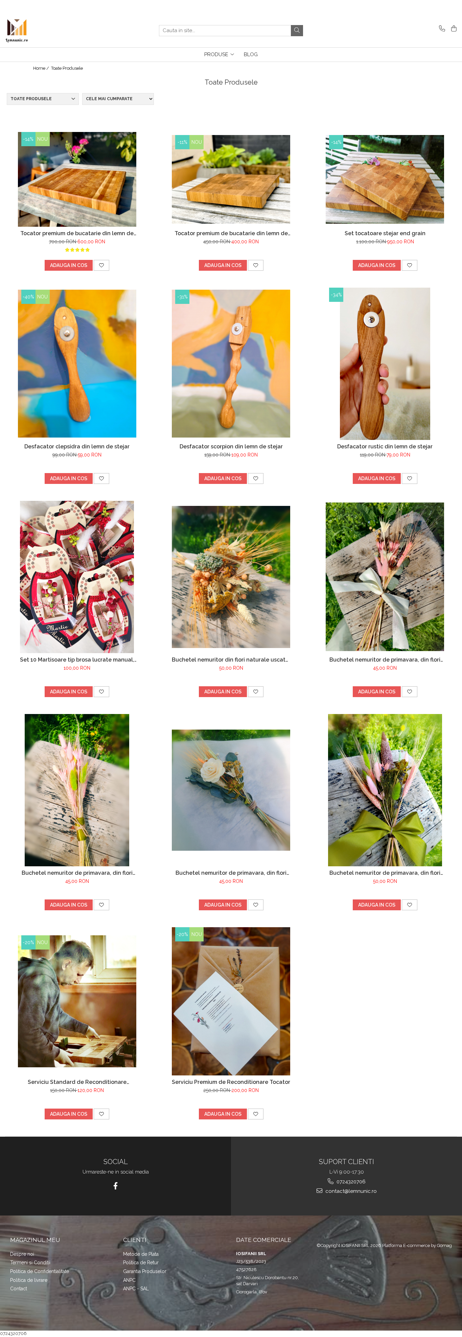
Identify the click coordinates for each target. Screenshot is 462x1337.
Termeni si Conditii (30, 1262)
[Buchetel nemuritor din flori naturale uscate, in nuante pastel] (231, 577)
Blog (251, 54)
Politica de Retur (141, 1262)
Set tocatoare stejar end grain (385, 233)
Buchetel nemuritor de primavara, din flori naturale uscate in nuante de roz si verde (77, 873)
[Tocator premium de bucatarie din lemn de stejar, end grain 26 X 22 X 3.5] (231, 179)
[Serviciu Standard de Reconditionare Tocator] (77, 1001)
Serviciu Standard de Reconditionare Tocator (77, 1082)
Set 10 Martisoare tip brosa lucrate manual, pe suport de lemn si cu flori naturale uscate (77, 659)
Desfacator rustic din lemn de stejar (385, 446)
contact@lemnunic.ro (350, 1191)
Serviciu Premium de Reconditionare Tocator (231, 1082)
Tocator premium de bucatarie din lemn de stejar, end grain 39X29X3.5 (77, 233)
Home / (41, 68)
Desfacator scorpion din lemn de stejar (231, 446)
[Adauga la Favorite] (101, 265)
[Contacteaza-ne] (441, 28)
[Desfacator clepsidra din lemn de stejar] (77, 364)
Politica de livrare (28, 1280)
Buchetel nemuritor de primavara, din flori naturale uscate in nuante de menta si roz (385, 659)
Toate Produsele (67, 68)
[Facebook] (115, 1186)
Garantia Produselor (144, 1271)
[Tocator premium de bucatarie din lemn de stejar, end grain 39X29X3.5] (77, 179)
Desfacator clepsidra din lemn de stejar (77, 446)
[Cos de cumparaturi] (452, 28)
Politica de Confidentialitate (39, 1271)
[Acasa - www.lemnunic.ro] (39, 30)
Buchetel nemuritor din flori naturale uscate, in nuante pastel (231, 659)
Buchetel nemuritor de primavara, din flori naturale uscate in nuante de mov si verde (385, 873)
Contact (18, 1288)
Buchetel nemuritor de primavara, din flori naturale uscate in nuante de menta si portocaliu (231, 873)
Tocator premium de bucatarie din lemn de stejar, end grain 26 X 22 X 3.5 (231, 233)
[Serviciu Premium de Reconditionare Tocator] (231, 1001)
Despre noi (22, 1254)
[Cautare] (297, 30)
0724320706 (350, 1182)
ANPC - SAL (136, 1288)
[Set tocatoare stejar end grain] (385, 179)
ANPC (129, 1280)
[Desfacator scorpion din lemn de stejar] (231, 364)
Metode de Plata (141, 1254)
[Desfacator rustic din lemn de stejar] (385, 364)
